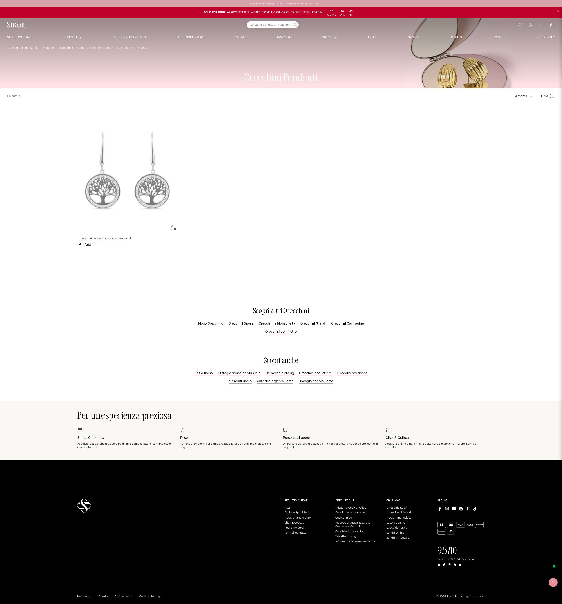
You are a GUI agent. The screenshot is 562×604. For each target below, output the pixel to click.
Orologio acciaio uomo (316, 381)
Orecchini (49, 47)
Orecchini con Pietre (281, 331)
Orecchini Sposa (241, 323)
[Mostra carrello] (552, 25)
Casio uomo (204, 373)
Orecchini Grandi (313, 323)
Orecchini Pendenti (72, 47)
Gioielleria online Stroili (22, 47)
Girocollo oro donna (352, 373)
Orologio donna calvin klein (239, 373)
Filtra (544, 96)
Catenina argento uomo (275, 381)
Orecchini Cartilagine (347, 323)
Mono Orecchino (210, 323)
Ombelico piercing (280, 373)
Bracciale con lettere (315, 373)
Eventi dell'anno (396, 527)
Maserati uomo (240, 381)
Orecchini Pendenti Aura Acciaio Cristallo (106, 238)
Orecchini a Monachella (277, 323)
